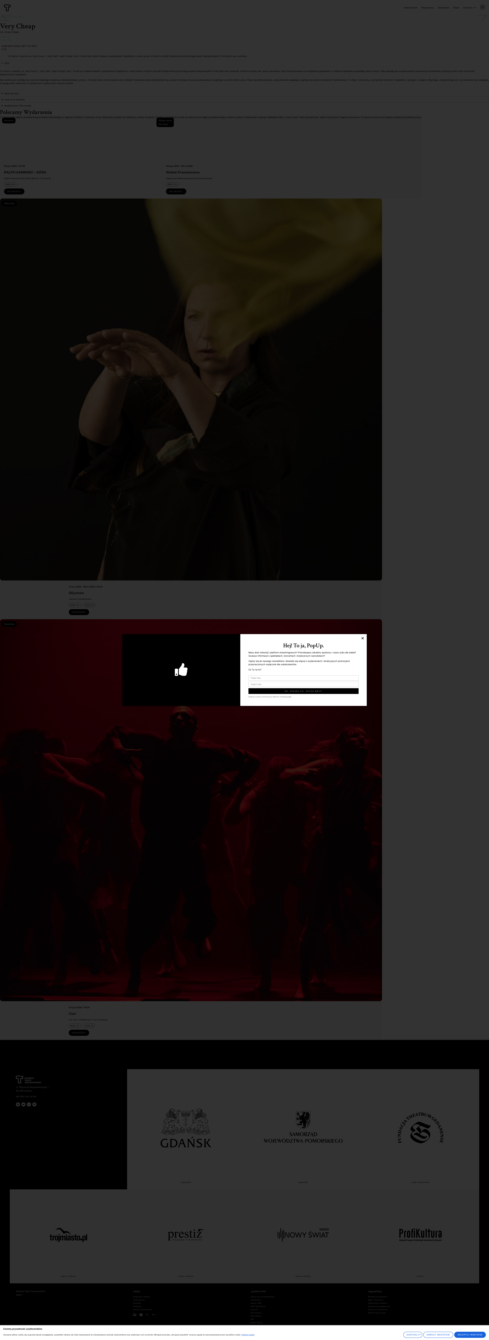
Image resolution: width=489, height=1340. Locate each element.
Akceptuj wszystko (470, 1335)
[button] (362, 638)
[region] (244, 1332)
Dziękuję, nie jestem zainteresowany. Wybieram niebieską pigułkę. (269, 697)
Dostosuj (413, 1335)
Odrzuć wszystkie (438, 1335)
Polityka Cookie (247, 1335)
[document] (244, 670)
